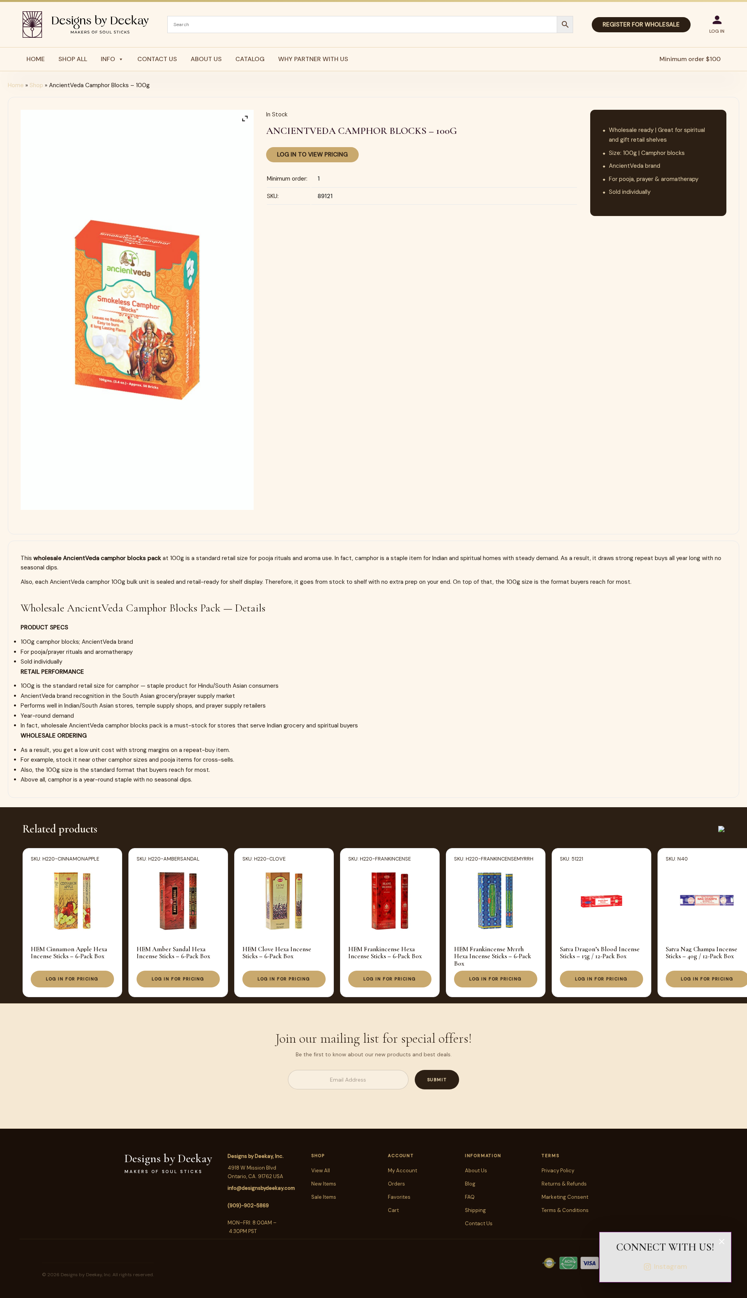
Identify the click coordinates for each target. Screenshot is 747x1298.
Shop (36, 85)
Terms (550, 1155)
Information (483, 1155)
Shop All (72, 59)
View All (320, 1170)
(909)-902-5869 (248, 1205)
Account (401, 1155)
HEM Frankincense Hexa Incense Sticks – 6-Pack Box (385, 952)
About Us (206, 59)
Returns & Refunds (564, 1183)
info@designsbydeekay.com (261, 1188)
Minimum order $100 (690, 59)
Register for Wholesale (641, 24)
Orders (396, 1183)
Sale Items (323, 1197)
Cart (393, 1210)
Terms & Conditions (565, 1210)
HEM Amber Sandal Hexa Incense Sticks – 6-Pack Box (173, 952)
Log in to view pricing (312, 154)
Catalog (250, 59)
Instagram (670, 1266)
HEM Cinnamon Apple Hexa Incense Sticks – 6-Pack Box (69, 952)
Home (35, 59)
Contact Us (157, 59)
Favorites (399, 1197)
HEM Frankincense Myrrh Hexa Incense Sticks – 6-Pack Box (492, 956)
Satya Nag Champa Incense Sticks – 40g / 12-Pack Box (701, 952)
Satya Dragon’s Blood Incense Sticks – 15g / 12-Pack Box (600, 952)
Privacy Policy (558, 1170)
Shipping (475, 1210)
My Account (402, 1170)
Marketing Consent (565, 1197)
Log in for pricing (72, 979)
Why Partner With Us (313, 59)
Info (108, 59)
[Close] (721, 1241)
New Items (323, 1183)
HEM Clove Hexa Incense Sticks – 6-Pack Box (276, 952)
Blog (470, 1183)
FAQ (470, 1197)
